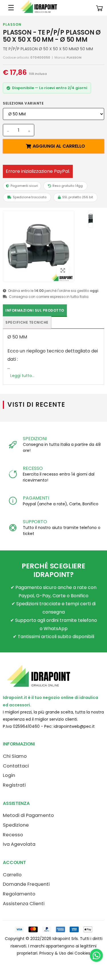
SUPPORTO (35, 521)
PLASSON (12, 24)
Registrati (14, 785)
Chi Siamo (15, 756)
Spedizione (16, 825)
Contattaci (16, 766)
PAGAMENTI (36, 498)
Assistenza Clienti (24, 903)
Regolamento (19, 894)
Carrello (12, 874)
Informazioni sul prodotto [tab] (34, 310)
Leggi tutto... (22, 375)
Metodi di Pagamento (28, 815)
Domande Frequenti (26, 884)
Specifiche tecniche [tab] (27, 322)
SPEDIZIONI (35, 438)
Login (9, 775)
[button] (99, 8)
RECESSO (33, 468)
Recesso (13, 834)
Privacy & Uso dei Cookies (64, 953)
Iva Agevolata (19, 844)
